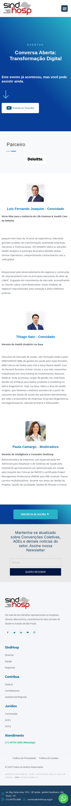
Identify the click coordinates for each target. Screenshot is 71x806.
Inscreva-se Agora (33, 514)
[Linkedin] (21, 632)
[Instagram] (34, 632)
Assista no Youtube (23, 108)
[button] (63, 798)
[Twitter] (14, 632)
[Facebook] (8, 632)
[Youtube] (28, 632)
